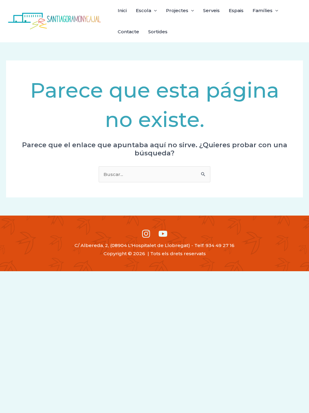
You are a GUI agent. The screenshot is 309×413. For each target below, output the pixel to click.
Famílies (262, 10)
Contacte (128, 31)
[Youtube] (162, 233)
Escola (143, 10)
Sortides (157, 31)
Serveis (211, 10)
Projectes (177, 10)
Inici (122, 10)
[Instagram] (146, 233)
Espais (236, 10)
